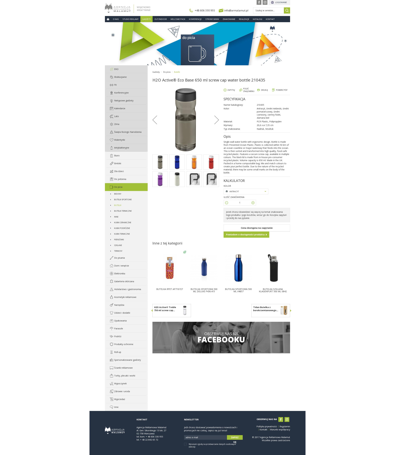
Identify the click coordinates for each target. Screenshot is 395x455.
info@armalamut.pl (236, 10)
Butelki (117, 205)
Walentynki (119, 139)
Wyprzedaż (119, 399)
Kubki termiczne (122, 234)
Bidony (117, 194)
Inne (116, 216)
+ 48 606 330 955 (154, 436)
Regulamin (285, 426)
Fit (115, 84)
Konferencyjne (121, 92)
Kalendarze (119, 108)
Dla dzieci (119, 171)
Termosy (118, 251)
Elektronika (119, 273)
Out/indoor (160, 19)
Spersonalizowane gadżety (127, 359)
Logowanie (281, 2)
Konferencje (195, 19)
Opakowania (120, 320)
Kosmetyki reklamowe (125, 297)
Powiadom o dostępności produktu (245, 234)
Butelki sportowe (123, 199)
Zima (116, 124)
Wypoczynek (120, 383)
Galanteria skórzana (124, 281)
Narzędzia (119, 304)
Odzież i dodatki (122, 312)
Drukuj (264, 90)
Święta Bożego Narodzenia (127, 131)
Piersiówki (119, 239)
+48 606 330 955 (205, 10)
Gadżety (146, 19)
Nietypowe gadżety (123, 100)
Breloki (117, 163)
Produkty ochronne (123, 344)
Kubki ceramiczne (122, 222)
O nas (116, 19)
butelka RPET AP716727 (169, 289)
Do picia (118, 186)
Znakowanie (229, 19)
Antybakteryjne (121, 147)
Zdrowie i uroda (122, 391)
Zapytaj (231, 90)
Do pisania (119, 257)
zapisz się (235, 438)
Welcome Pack (177, 19)
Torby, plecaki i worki (124, 375)
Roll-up (117, 352)
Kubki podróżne (122, 228)
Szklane (118, 245)
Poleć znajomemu (248, 90)
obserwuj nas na (221, 337)
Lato (116, 116)
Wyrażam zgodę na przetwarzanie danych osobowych (212, 445)
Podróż (117, 336)
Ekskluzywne (120, 76)
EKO (116, 69)
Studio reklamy (131, 19)
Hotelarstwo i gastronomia (127, 289)
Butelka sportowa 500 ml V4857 (238, 290)
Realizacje (244, 19)
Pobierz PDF (281, 90)
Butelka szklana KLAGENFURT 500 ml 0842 (273, 290)
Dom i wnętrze (121, 265)
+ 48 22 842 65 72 (149, 439)
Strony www (212, 19)
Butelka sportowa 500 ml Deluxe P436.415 (204, 290)
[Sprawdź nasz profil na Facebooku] (259, 2)
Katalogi (257, 19)
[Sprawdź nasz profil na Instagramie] (265, 2)
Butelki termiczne (123, 211)
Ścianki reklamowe (123, 367)
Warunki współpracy (280, 430)
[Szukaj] (287, 10)
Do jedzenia (120, 179)
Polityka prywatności (266, 426)
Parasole (118, 328)
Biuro (117, 155)
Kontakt (270, 19)
